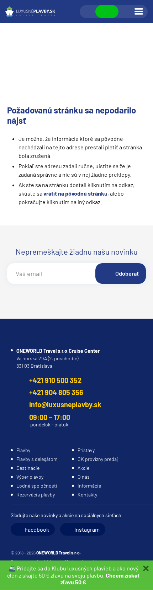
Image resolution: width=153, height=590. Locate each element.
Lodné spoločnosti (36, 486)
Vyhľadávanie (88, 11)
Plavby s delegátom (37, 459)
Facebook (37, 529)
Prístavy (86, 450)
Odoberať (127, 273)
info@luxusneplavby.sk (65, 404)
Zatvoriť (145, 568)
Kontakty (87, 494)
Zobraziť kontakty (106, 11)
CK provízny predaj (98, 459)
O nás (84, 477)
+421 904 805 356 (56, 392)
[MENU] (138, 11)
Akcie (83, 468)
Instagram (87, 529)
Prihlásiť (126, 11)
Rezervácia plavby (35, 494)
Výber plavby (29, 477)
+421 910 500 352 (55, 380)
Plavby (23, 450)
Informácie (89, 486)
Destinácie (27, 468)
